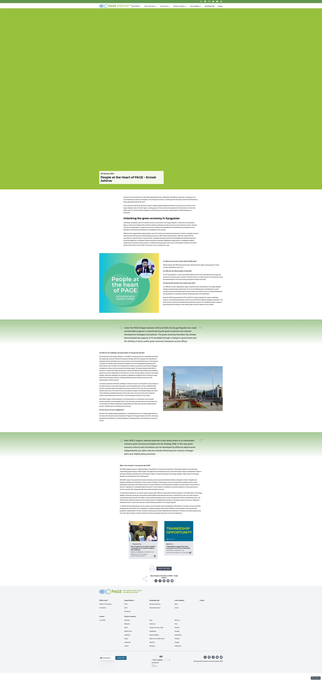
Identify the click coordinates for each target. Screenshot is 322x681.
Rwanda (177, 627)
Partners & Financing (105, 604)
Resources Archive (154, 604)
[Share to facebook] (160, 580)
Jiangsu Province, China (156, 627)
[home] (120, 593)
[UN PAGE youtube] (213, 1)
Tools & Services (149, 6)
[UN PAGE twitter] (201, 1)
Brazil (126, 627)
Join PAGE (102, 620)
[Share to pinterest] (164, 580)
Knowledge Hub (210, 6)
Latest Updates (195, 6)
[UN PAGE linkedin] (205, 1)
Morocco (177, 620)
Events (177, 608)
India (150, 620)
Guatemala (127, 642)
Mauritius (152, 642)
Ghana (126, 638)
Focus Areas (164, 6)
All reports (127, 611)
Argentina (127, 620)
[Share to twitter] (155, 580)
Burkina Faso (128, 631)
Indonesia (152, 624)
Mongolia (152, 646)
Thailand (177, 638)
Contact (220, 6)
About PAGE (135, 6)
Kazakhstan (152, 631)
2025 (125, 604)
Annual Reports (129, 600)
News (176, 604)
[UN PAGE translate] (221, 1)
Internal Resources (154, 608)
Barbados (127, 624)
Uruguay (177, 642)
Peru (176, 624)
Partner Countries (179, 6)
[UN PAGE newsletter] (217, 1)
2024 (125, 608)
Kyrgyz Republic (154, 635)
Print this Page (164, 568)
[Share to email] (172, 580)
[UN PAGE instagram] (209, 1)
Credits (202, 600)
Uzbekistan (178, 646)
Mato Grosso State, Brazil (156, 638)
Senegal (177, 631)
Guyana (126, 646)
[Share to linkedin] (168, 580)
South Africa (178, 635)
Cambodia (127, 635)
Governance (102, 608)
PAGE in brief (103, 600)
